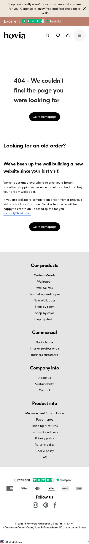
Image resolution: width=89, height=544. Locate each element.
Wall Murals (44, 288)
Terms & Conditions (44, 432)
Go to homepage (45, 117)
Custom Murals (44, 275)
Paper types (44, 419)
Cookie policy (44, 451)
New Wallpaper (45, 300)
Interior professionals (44, 348)
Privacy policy (44, 438)
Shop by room (44, 306)
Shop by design (44, 319)
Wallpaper (44, 281)
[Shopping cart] (68, 35)
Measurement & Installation (44, 413)
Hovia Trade (44, 342)
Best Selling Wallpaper (44, 294)
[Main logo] (15, 35)
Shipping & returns (45, 426)
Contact (44, 390)
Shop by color (44, 313)
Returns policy (44, 444)
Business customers (44, 355)
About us (44, 378)
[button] (58, 35)
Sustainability (44, 384)
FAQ (44, 457)
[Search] (47, 35)
